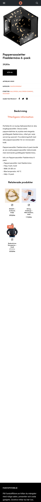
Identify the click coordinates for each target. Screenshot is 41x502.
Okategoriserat (16, 86)
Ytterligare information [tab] (20, 117)
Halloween (14, 91)
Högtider (6, 93)
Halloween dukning (26, 91)
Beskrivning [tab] (20, 111)
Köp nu (10, 72)
